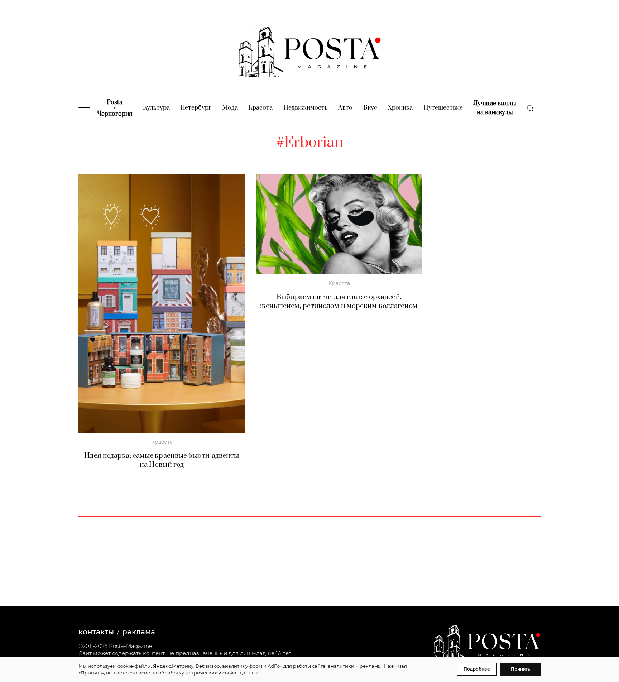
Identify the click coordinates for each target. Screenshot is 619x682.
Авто (345, 108)
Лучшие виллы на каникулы (494, 108)
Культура (156, 108)
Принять (520, 669)
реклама (138, 632)
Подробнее (477, 669)
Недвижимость (305, 108)
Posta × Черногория (114, 108)
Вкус (370, 108)
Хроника (400, 108)
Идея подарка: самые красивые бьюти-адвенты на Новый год (161, 460)
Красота (260, 108)
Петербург (195, 108)
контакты (96, 632)
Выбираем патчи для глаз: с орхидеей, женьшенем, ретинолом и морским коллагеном (339, 302)
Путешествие (443, 108)
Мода (230, 108)
